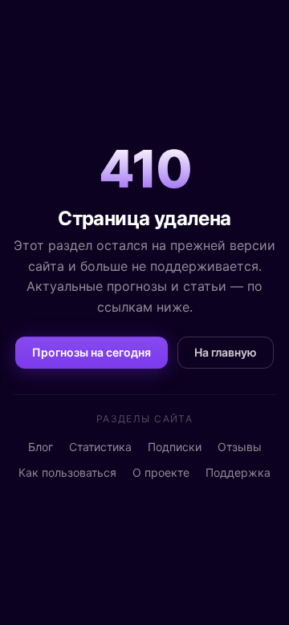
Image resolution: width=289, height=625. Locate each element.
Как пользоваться (67, 472)
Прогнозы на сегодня (91, 352)
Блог (40, 447)
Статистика (100, 447)
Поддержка (238, 472)
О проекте (160, 472)
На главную (225, 352)
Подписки (174, 447)
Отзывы (240, 447)
